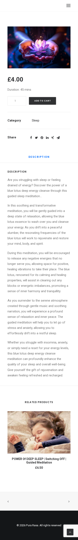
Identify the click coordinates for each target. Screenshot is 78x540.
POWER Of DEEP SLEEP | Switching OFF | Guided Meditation (39, 460)
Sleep (35, 120)
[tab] (39, 158)
